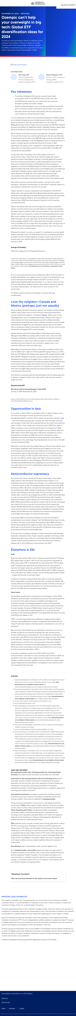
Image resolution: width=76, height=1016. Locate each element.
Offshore (5, 998)
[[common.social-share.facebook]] (12, 867)
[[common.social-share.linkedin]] (15, 867)
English (4, 1008)
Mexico (44, 315)
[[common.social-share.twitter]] (18, 867)
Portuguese (12, 1008)
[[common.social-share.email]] (22, 867)
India (62, 418)
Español (22, 1008)
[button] (38, 1002)
